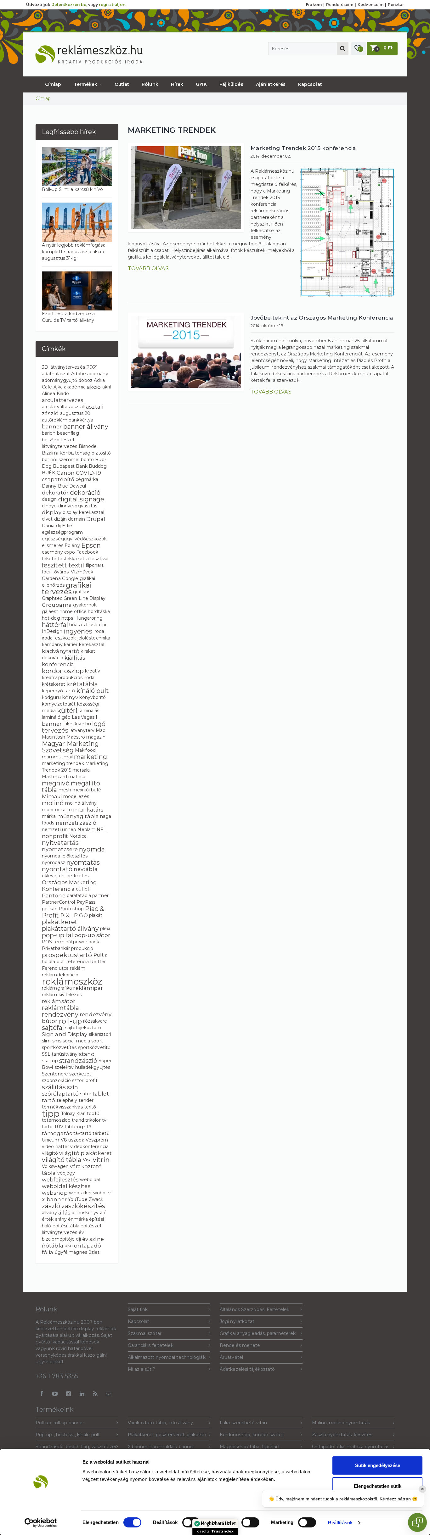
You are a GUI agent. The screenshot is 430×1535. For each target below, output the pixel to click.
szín (72, 1087)
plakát (96, 915)
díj (58, 525)
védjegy (66, 1173)
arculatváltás (56, 407)
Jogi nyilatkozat (237, 1321)
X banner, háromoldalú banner (161, 1446)
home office (73, 611)
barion (49, 433)
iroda (99, 631)
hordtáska (99, 611)
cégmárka (87, 479)
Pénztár (396, 4)
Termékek (86, 84)
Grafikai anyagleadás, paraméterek (258, 1333)
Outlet (122, 84)
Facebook (87, 552)
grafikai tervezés (67, 588)
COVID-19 (88, 473)
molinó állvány (81, 803)
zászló (51, 1206)
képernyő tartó (58, 691)
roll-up (70, 1021)
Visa (87, 1160)
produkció (82, 948)
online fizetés (73, 876)
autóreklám (54, 420)
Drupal (95, 519)
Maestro (75, 737)
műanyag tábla (78, 816)
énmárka (78, 1219)
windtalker (80, 1193)
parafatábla (79, 895)
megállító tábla (71, 786)
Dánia (48, 525)
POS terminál (57, 942)
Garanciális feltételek (150, 1345)
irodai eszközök (59, 638)
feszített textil (63, 565)
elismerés (52, 545)
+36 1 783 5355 (57, 1376)
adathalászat (56, 374)
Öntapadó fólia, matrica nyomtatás (350, 1446)
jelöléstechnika (93, 638)
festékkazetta (73, 558)
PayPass (86, 902)
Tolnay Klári (73, 1113)
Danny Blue (55, 486)
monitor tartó (57, 809)
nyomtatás (83, 862)
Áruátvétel (231, 1357)
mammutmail (57, 757)
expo (69, 552)
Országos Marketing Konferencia (69, 885)
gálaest (50, 611)
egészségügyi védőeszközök (74, 539)
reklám (77, 968)
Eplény (72, 545)
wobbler (102, 1193)
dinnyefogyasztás (78, 506)
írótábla (52, 1245)
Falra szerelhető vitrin (243, 1423)
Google (70, 578)
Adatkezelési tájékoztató (247, 1369)
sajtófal (53, 1027)
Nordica (78, 836)
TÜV (58, 1127)
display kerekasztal (83, 512)
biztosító (101, 453)
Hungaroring (88, 618)
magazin (96, 737)
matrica (76, 776)
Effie (67, 525)
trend (78, 1120)
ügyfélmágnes (71, 1252)
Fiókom (314, 4)
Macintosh (53, 737)
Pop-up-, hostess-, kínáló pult (68, 1434)
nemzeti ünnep (59, 829)
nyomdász (53, 862)
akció (94, 387)
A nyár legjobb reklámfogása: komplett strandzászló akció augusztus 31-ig (74, 251)
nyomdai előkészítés (65, 856)
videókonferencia (89, 1146)
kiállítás (75, 658)
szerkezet (80, 1074)
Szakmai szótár (144, 1333)
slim (46, 1041)
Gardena (51, 578)
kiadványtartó (60, 651)
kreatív (92, 671)
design (49, 499)
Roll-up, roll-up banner (60, 1423)
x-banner (54, 1199)
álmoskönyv (85, 1212)
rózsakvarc (95, 1021)
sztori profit (84, 1080)
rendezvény (60, 1014)
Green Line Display (84, 598)
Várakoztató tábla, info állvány (160, 1423)
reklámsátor (58, 1001)
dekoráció (85, 492)
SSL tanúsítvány (60, 1054)
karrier (71, 644)
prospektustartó (67, 955)
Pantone (53, 895)
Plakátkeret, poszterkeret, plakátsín (167, 1434)
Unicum (50, 1140)
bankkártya (81, 420)
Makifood (85, 750)
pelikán (50, 909)
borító (87, 459)
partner (100, 895)
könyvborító (92, 697)
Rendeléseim (339, 4)
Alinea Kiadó (55, 393)
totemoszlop (56, 1120)
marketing (90, 757)
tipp (50, 1113)
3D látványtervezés (63, 367)
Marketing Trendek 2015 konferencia (303, 148)
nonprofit (55, 836)
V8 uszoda (72, 1140)
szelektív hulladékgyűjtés (82, 1067)
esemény (52, 552)
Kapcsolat (310, 84)
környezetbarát (59, 704)
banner (52, 426)
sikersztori (100, 1034)
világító (50, 1153)
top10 (93, 1113)
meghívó (56, 783)
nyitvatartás (60, 842)
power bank (86, 942)
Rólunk (150, 84)
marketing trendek (63, 763)
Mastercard (54, 776)
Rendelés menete (240, 1345)
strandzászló (78, 1060)
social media (76, 1041)
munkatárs (88, 810)
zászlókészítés (83, 1206)
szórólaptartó (60, 1094)
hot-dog (51, 618)
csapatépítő (58, 479)
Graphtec (52, 598)
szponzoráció (56, 1080)
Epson (91, 545)
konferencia (58, 664)
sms (56, 1041)
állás (64, 1212)
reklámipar (88, 988)
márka (49, 816)
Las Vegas (83, 717)
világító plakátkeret (85, 1153)
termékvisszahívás (62, 1107)
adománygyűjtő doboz (67, 380)
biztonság (79, 453)
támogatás (57, 1133)
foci (46, 572)
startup (50, 1060)
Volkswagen (55, 1166)
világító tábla (61, 1160)
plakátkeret (59, 922)
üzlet (94, 1252)
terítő (90, 1107)
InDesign (52, 631)
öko (69, 1245)
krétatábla (82, 684)
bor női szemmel (61, 459)
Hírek (177, 84)
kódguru (51, 697)
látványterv (82, 730)
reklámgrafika (57, 988)
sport (97, 1041)
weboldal (90, 1179)
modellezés (76, 796)
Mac (100, 730)
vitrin (101, 1160)
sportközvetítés (59, 1047)
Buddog (98, 466)
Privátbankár (56, 948)
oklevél (50, 876)
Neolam (86, 829)
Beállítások (340, 1522)
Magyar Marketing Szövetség (70, 747)
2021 (92, 367)
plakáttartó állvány (70, 928)
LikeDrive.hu (77, 724)
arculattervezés (63, 400)
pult (61, 961)
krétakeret (53, 684)
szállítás (54, 1087)
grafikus (81, 591)
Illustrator (96, 625)
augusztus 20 (75, 413)
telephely (67, 1100)
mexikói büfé (86, 790)
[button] (358, 48)
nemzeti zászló (76, 823)
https (67, 618)
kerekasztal (91, 644)
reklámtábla (60, 1008)
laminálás (89, 710)
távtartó (82, 1133)
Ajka (58, 387)
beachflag (68, 433)
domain (76, 519)
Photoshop (71, 909)
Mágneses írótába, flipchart (250, 1446)
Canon (66, 473)
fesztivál (99, 558)
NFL (101, 829)
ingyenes (78, 631)
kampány (52, 644)
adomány (97, 374)
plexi (105, 928)
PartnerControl (58, 902)
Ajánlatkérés (271, 84)
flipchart (95, 565)
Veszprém (97, 1140)
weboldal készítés (66, 1186)
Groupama (57, 605)
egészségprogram (62, 532)
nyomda (92, 849)
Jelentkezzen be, (69, 4)
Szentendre (55, 1074)
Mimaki (52, 796)
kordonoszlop (63, 671)
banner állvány (85, 426)
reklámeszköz (72, 981)
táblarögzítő (78, 1127)
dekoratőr (55, 492)
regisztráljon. (112, 4)
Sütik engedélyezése (377, 1465)
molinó (53, 803)
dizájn (60, 519)
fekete (49, 558)
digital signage (81, 499)
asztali (78, 407)
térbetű (101, 1133)
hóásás (77, 625)
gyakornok (85, 605)
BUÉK (48, 473)
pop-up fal (57, 935)
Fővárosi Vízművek (72, 572)
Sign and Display (65, 1034)
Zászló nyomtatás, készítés (342, 1434)
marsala (81, 770)
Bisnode (88, 446)
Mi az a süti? (141, 1369)
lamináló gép (56, 717)
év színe (93, 1239)
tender (86, 1100)
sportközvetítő (94, 1047)
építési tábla (66, 1226)
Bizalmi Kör (54, 453)
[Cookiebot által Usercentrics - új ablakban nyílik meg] (40, 1522)
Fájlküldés (231, 84)
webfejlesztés (60, 1179)
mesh (65, 790)
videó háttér (55, 1146)
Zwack (96, 1199)
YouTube (78, 1199)
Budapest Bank (70, 466)
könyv (70, 697)
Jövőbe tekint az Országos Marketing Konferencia (322, 317)
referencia (77, 961)
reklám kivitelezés (62, 994)
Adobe (78, 374)
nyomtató (57, 869)
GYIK (201, 84)
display (51, 512)
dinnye (49, 506)
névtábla (86, 869)
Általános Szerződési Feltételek (254, 1309)
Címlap (53, 84)
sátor (85, 1094)
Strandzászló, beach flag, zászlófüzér (76, 1446)
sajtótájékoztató (83, 1027)
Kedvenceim (370, 4)
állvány (49, 1212)
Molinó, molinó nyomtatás (341, 1423)
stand (87, 1054)
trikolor (93, 1120)
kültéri (67, 710)
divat (47, 519)
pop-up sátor (92, 935)
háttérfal (55, 624)
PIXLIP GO (74, 915)
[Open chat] (417, 1522)
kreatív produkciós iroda (68, 677)
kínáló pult (92, 691)
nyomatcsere (60, 849)
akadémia (75, 387)
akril (106, 387)
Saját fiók (138, 1309)
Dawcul (77, 486)
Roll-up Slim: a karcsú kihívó (72, 189)
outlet (82, 889)
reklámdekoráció (60, 975)
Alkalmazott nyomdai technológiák (167, 1357)
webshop (55, 1193)
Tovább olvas (148, 268)
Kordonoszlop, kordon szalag (252, 1434)
